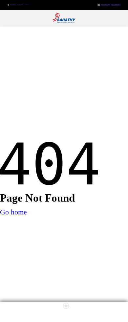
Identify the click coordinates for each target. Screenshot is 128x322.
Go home (13, 212)
